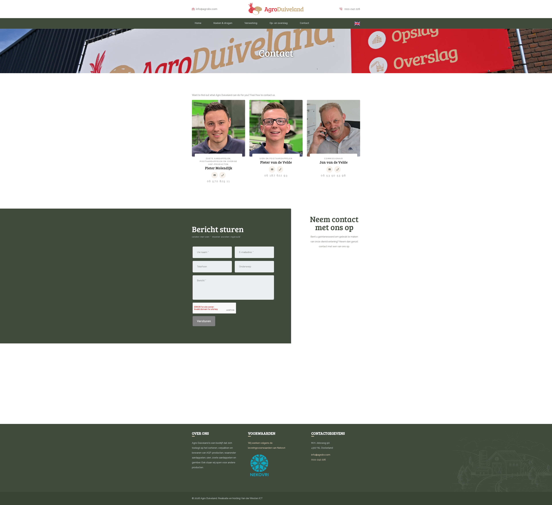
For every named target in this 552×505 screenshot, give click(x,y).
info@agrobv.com (206, 8)
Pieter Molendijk (218, 167)
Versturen (204, 321)
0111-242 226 (352, 8)
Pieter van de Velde (276, 162)
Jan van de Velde (334, 162)
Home (198, 23)
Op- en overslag (279, 23)
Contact (304, 23)
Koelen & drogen (222, 23)
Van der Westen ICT (252, 498)
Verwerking (251, 23)
